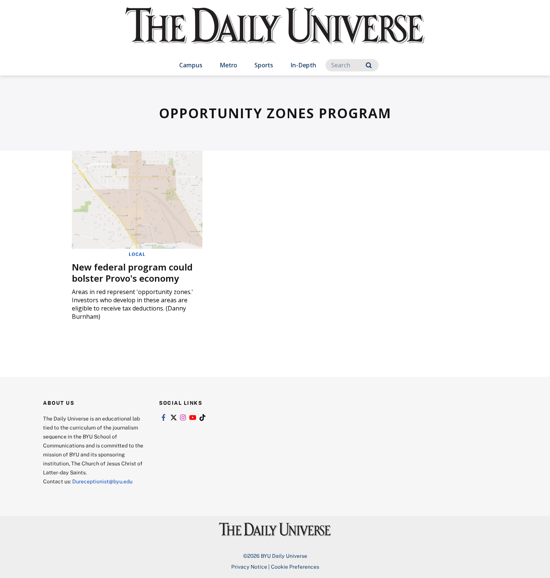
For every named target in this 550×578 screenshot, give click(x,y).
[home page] (275, 33)
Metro (228, 65)
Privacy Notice (249, 566)
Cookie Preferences (295, 566)
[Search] (368, 65)
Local (137, 254)
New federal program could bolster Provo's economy (132, 272)
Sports (263, 65)
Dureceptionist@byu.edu (102, 481)
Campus (190, 65)
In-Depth (303, 65)
